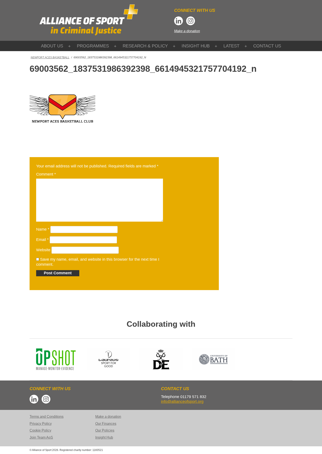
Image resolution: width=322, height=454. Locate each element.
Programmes (93, 45)
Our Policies (104, 430)
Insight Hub (196, 45)
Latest (231, 45)
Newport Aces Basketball (50, 57)
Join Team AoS (41, 437)
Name (42, 229)
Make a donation (187, 31)
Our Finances (105, 423)
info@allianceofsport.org (182, 401)
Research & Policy (145, 45)
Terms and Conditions (47, 416)
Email (42, 239)
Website (43, 250)
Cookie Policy (40, 430)
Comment (46, 174)
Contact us (267, 45)
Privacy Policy (41, 423)
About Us (52, 45)
